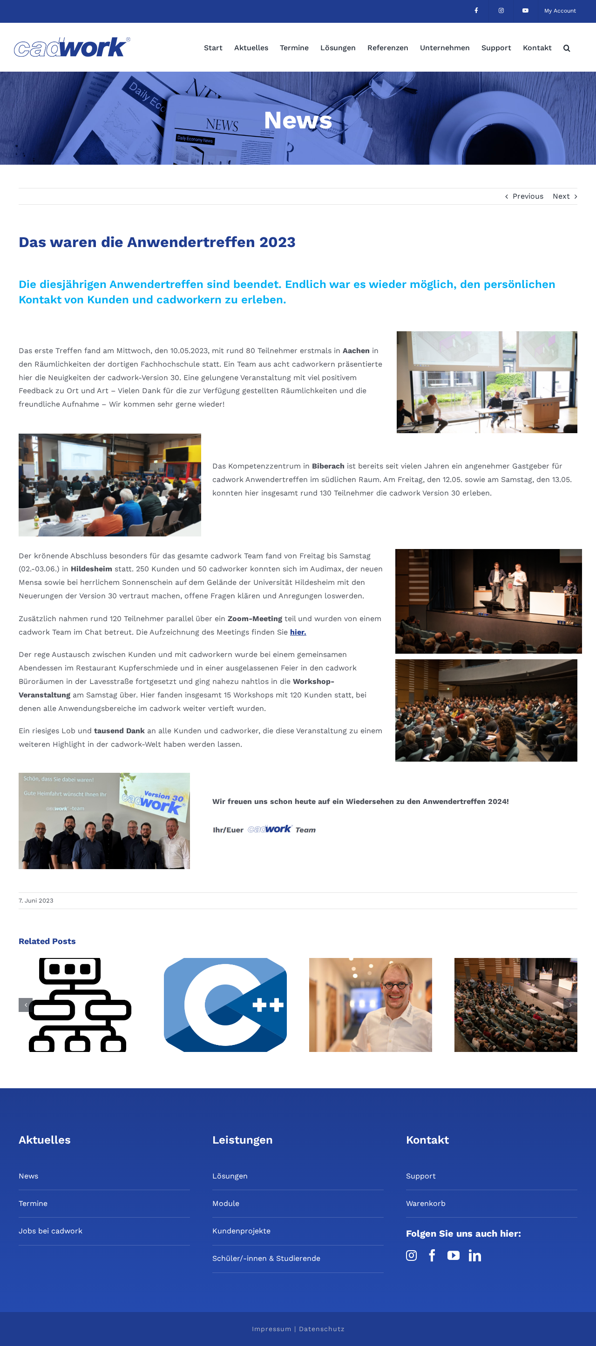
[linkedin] (475, 1255)
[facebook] (432, 1255)
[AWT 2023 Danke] (104, 776)
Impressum (271, 1329)
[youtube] (453, 1255)
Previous (528, 196)
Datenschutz (322, 1329)
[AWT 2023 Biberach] (110, 437)
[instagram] (411, 1255)
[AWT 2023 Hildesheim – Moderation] (488, 552)
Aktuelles (45, 1139)
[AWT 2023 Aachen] (487, 334)
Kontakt (427, 1139)
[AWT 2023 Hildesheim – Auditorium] (486, 662)
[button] (566, 47)
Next (561, 196)
